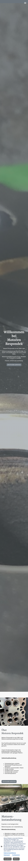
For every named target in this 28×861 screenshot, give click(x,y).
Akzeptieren (7, 859)
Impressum (7, 855)
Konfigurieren (16, 855)
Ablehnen (16, 859)
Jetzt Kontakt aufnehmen (14, 364)
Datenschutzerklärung (10, 853)
